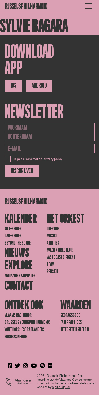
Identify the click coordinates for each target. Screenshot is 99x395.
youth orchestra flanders (25, 329)
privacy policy (53, 159)
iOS (13, 85)
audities (53, 243)
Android (39, 85)
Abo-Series (13, 229)
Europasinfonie (16, 336)
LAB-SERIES (13, 236)
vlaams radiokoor (18, 315)
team (50, 264)
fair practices (71, 322)
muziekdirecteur (60, 250)
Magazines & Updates (20, 275)
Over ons (53, 229)
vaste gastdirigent (61, 257)
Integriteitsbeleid (74, 329)
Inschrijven (21, 171)
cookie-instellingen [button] (80, 383)
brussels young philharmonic (27, 322)
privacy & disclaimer (50, 383)
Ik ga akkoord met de (38, 159)
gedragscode (70, 315)
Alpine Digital (61, 387)
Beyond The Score (18, 243)
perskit (52, 271)
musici (52, 236)
